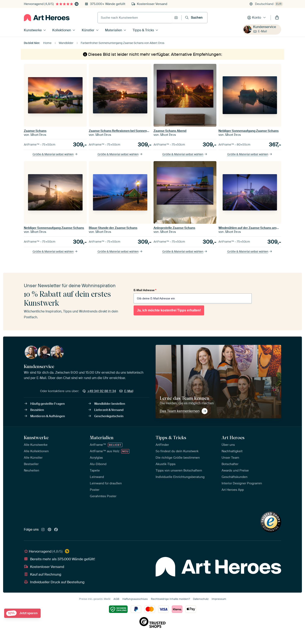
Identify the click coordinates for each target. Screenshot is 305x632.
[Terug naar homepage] (47, 17)
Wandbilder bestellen (109, 404)
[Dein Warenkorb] (277, 17)
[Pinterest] (49, 529)
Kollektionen (61, 30)
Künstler (88, 30)
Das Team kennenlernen (180, 411)
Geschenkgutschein (108, 416)
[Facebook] (56, 529)
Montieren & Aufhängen (47, 416)
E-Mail (262, 31)
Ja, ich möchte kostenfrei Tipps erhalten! (169, 310)
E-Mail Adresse (145, 290)
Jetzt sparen (23, 613)
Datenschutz (201, 599)
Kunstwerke (33, 30)
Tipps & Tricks (143, 30)
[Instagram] (43, 529)
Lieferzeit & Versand (108, 410)
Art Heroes (233, 437)
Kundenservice (264, 27)
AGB (116, 599)
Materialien (113, 30)
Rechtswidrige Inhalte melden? (170, 599)
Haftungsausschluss (135, 599)
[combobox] (135, 17)
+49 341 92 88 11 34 (101, 391)
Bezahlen (37, 410)
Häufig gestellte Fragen (47, 404)
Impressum (219, 599)
